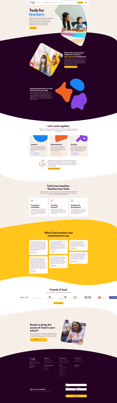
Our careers (76, 367)
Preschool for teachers (47, 359)
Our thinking (46, 368)
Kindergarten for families (63, 362)
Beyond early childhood (78, 361)
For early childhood (77, 359)
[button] (38, 2)
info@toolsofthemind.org (32, 366)
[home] (32, 2)
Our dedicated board (62, 373)
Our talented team (62, 374)
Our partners (61, 371)
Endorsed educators (62, 370)
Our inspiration (46, 367)
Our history (61, 368)
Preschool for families (47, 362)
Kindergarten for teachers (63, 359)
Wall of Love (61, 375)
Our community (46, 370)
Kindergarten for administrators (64, 361)
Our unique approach (46, 2)
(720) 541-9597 (31, 367)
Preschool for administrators (48, 361)
